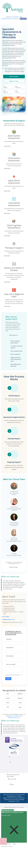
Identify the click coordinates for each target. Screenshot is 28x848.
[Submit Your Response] (14, 843)
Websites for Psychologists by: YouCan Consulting (14, 807)
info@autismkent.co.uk (7, 18)
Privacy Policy (7, 675)
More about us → (14, 335)
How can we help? (11, 664)
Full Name (9, 639)
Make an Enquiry (14, 76)
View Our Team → (14, 567)
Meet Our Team (14, 81)
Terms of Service (14, 675)
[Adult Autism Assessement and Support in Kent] (14, 8)
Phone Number (10, 656)
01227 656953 (15, 17)
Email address (10, 647)
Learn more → (7, 146)
